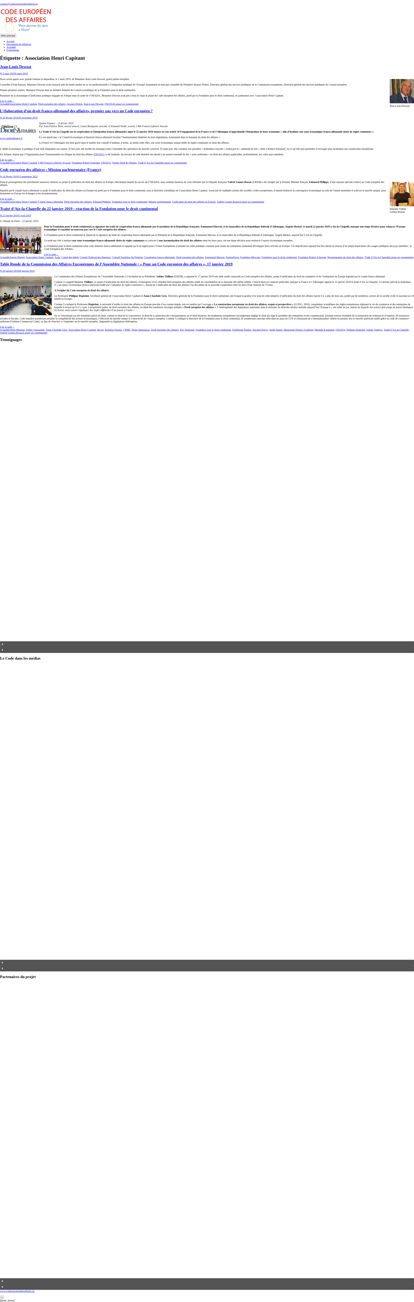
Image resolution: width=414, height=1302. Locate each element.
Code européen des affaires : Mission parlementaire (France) (50, 170)
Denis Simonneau (141, 329)
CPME (126, 329)
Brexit (100, 329)
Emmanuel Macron (214, 257)
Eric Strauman (187, 329)
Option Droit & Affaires (124, 162)
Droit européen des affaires (52, 104)
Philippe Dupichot (356, 329)
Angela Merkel (17, 257)
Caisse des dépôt (69, 257)
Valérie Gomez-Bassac (228, 201)
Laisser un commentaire (126, 104)
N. (1, 73)
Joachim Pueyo (260, 329)
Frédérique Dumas (241, 329)
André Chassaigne (35, 329)
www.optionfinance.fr (11, 138)
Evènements (12, 50)
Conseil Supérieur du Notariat (127, 257)
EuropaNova (232, 257)
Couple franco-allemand (50, 201)
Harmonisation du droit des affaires (345, 257)
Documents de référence (18, 44)
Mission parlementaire (159, 201)
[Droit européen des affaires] (26, 32)
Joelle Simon (275, 329)
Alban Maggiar (17, 329)
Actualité (11, 47)
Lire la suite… (7, 101)
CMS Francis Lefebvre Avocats (54, 162)
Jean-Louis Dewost (15, 67)
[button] (207, 644)
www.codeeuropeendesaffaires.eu (17, 1291)
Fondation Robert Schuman (86, 162)
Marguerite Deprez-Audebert (298, 329)
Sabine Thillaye (374, 329)
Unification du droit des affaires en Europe (194, 201)
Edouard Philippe (102, 201)
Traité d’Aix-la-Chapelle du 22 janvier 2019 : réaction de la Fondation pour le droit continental (79, 209)
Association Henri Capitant (23, 104)
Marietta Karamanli (324, 329)
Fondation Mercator (250, 257)
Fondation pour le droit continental (129, 201)
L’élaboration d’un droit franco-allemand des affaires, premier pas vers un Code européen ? (76, 111)
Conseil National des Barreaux (95, 257)
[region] (207, 499)
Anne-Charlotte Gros (56, 329)
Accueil (10, 41)
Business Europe (113, 329)
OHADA (109, 104)
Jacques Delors (74, 104)
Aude (57, 257)
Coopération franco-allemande (159, 257)
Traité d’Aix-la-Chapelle (150, 162)
